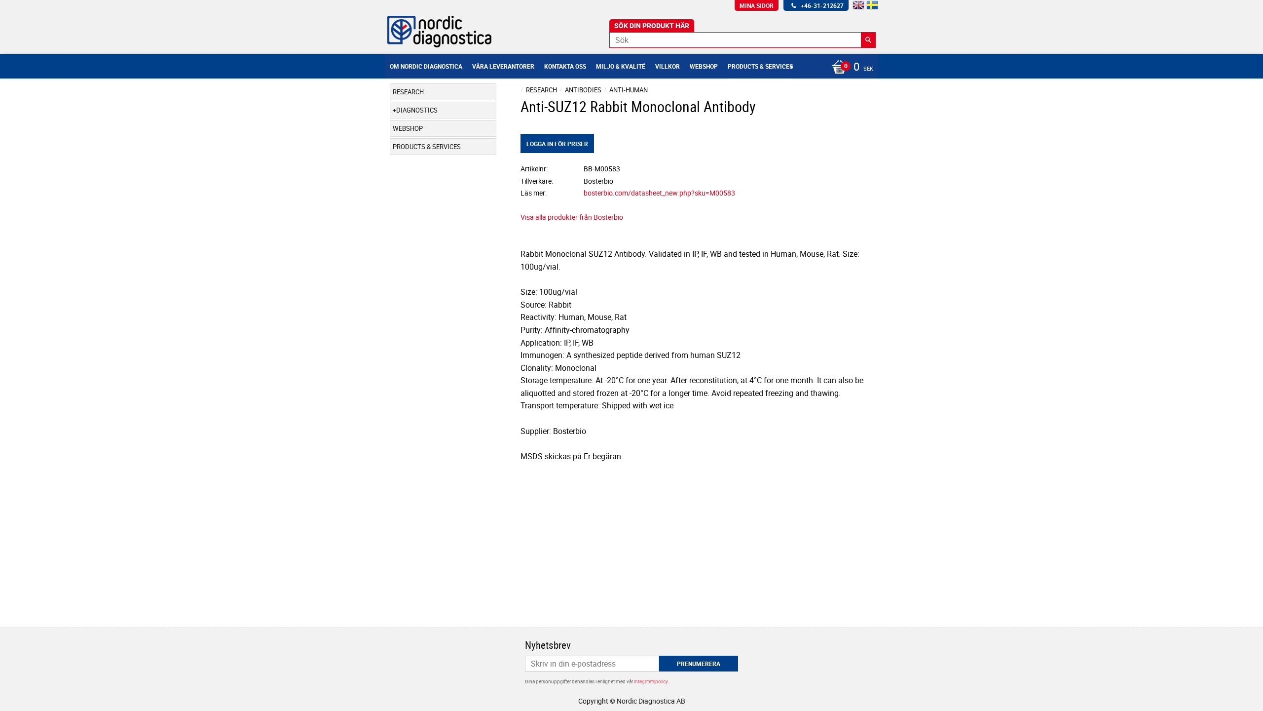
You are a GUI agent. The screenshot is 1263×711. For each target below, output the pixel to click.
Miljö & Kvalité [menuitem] (620, 66)
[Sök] (868, 40)
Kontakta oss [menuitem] (565, 66)
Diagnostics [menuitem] (417, 110)
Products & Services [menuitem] (760, 66)
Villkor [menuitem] (667, 66)
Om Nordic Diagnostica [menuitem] (426, 66)
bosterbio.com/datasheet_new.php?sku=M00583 (659, 193)
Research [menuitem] (408, 91)
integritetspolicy (651, 681)
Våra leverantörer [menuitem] (503, 66)
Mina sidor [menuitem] (757, 5)
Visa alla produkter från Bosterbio (571, 217)
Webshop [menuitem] (704, 66)
